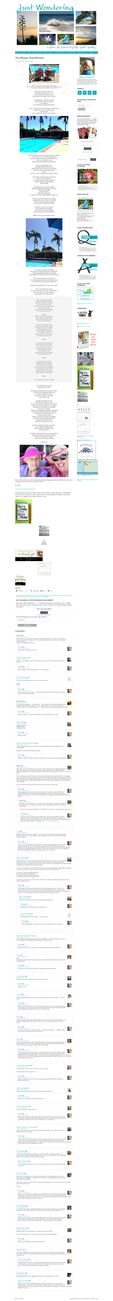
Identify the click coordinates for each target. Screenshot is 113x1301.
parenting (69, 595)
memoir (63, 595)
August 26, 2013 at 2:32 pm (23, 985)
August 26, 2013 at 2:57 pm (21, 995)
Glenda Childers (21, 677)
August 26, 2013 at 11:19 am (26, 905)
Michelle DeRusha (22, 657)
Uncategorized (44, 596)
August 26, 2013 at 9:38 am (23, 842)
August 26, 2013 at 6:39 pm (23, 1050)
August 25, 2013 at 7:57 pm (21, 702)
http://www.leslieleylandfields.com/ (50, 820)
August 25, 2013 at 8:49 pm (23, 756)
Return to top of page (19, 1298)
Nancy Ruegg (20, 1206)
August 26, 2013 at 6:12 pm (21, 1067)
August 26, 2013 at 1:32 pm (21, 956)
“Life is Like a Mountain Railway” (25, 489)
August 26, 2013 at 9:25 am (21, 859)
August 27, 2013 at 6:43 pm (23, 1261)
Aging (26, 595)
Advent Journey (48, 52)
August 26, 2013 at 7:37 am (21, 832)
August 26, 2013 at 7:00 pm (23, 1096)
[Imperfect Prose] (44, 547)
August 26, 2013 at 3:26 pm (23, 1028)
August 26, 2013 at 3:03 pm (23, 1004)
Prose (79, 1298)
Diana (31, 61)
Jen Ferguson (20, 1151)
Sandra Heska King (22, 1106)
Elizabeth (19, 1249)
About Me (23, 52)
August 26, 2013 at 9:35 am (23, 790)
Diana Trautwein (23, 1161)
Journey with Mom (70, 52)
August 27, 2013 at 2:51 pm (23, 1240)
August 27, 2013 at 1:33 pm (23, 1192)
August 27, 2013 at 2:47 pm (21, 1229)
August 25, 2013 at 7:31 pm (23, 667)
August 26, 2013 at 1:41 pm (23, 946)
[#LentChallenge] (87, 475)
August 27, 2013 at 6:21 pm (21, 1250)
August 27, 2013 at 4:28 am (21, 1107)
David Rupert (20, 1273)
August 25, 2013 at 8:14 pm (21, 744)
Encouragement (46, 595)
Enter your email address (44, 609)
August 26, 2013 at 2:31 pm (21, 977)
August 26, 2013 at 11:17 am (25, 898)
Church (35, 595)
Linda (18, 955)
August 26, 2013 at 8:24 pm (25, 815)
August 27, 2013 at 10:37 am (22, 1207)
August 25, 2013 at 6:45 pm (23, 648)
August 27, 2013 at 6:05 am (21, 1128)
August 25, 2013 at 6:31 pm (21, 636)
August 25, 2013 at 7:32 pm (23, 690)
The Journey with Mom (33, 596)
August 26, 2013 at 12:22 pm (22, 937)
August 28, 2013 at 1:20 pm (21, 1274)
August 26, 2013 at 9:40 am (23, 886)
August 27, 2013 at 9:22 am (21, 1174)
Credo (29, 52)
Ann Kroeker (20, 976)
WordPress (92, 1298)
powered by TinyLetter (44, 614)
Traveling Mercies (82, 52)
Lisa (17, 831)
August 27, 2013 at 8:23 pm (23, 1162)
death (39, 595)
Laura (18, 1039)
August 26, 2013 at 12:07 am (22, 767)
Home (17, 52)
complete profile (93, 84)
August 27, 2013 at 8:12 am (23, 1115)
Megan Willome (21, 1228)
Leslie (18, 1016)
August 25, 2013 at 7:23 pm (21, 659)
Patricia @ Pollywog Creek (24, 936)
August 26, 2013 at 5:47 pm (21, 1040)
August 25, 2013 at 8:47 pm (23, 712)
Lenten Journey (59, 52)
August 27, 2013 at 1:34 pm (23, 1216)
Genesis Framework (86, 1298)
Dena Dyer (19, 1173)
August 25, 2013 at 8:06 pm (21, 723)
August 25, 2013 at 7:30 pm (21, 678)
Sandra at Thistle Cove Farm (25, 1127)
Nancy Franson (21, 857)
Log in (97, 1298)
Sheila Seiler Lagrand (22, 1065)
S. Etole (18, 994)
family (52, 595)
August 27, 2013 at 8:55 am (21, 1152)
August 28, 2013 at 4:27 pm (23, 1281)
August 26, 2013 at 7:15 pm (25, 915)
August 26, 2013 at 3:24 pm (21, 1018)
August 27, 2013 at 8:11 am (23, 1137)
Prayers (91, 52)
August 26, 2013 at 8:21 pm (24, 801)
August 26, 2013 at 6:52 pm (21, 1089)
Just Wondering (56, 8)
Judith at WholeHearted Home (25, 743)
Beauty (30, 595)
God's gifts (58, 595)
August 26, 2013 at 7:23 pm (27, 922)
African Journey (37, 52)
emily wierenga (21, 1088)
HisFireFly (19, 722)
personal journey (21, 596)
